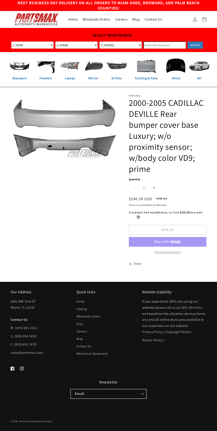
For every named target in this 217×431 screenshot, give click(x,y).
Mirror (93, 78)
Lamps (70, 78)
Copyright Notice (178, 332)
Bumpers (20, 78)
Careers (82, 331)
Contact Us (84, 346)
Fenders (45, 78)
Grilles (116, 78)
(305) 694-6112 (191, 307)
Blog (80, 339)
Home (81, 301)
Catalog (82, 309)
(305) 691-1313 (26, 328)
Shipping (134, 205)
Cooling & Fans (146, 78)
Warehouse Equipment (92, 353)
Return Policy (152, 340)
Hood (176, 78)
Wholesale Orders (89, 316)
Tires (80, 324)
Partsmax (24, 421)
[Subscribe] (141, 394)
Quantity (134, 179)
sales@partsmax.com (27, 352)
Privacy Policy (152, 332)
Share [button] (138, 264)
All (199, 78)
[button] (185, 19)
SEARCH (195, 45)
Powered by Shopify (41, 421)
